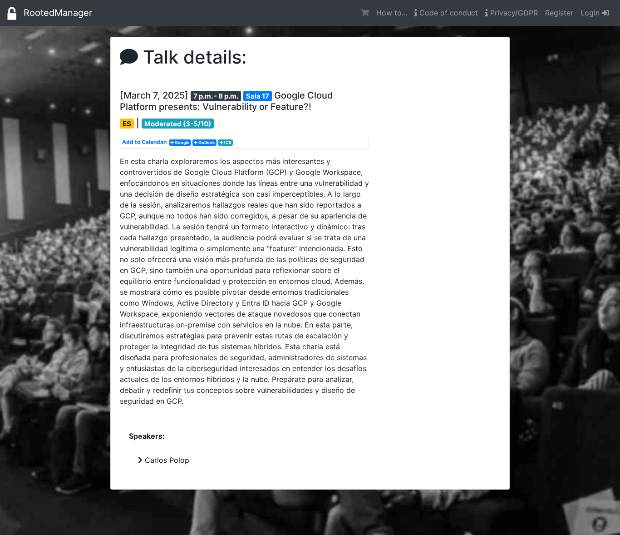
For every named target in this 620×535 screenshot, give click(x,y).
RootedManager (58, 12)
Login (591, 12)
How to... (391, 12)
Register (559, 12)
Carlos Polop (167, 460)
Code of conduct (447, 12)
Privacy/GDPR (513, 12)
